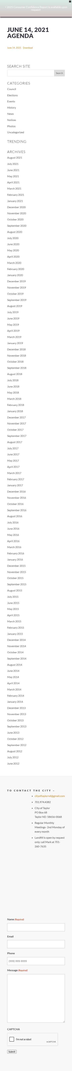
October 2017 (15, 429)
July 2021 (12, 163)
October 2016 (15, 503)
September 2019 (16, 299)
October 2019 (15, 293)
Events (11, 101)
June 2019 (13, 318)
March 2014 (14, 689)
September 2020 (16, 225)
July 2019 (12, 312)
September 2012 (16, 745)
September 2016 (16, 510)
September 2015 (16, 584)
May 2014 (13, 676)
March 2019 (14, 336)
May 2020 (13, 250)
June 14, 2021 (14, 47)
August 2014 (14, 664)
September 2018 (16, 367)
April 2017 (13, 466)
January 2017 (15, 485)
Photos (11, 126)
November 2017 (16, 423)
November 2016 (16, 497)
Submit (12, 1051)
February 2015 (15, 627)
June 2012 (13, 763)
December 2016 (16, 491)
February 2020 (15, 269)
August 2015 (14, 590)
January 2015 (15, 633)
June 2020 (13, 244)
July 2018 (12, 380)
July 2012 (12, 757)
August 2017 (14, 442)
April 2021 (13, 182)
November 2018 (16, 355)
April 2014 (13, 683)
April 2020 (13, 256)
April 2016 (13, 541)
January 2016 (15, 559)
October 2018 (15, 361)
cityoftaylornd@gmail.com (50, 795)
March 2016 (14, 547)
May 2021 (13, 176)
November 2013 (16, 714)
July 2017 (12, 448)
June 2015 (13, 602)
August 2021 (14, 157)
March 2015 (14, 621)
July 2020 (12, 238)
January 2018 (15, 411)
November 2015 (16, 571)
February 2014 (15, 695)
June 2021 (13, 170)
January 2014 (15, 701)
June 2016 (13, 528)
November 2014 (16, 646)
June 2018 (13, 386)
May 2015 (13, 608)
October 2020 (15, 219)
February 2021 (15, 194)
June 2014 (13, 670)
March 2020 (14, 262)
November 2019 (16, 287)
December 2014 (16, 639)
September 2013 (16, 726)
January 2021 (15, 200)
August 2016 (14, 516)
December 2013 (16, 707)
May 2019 (13, 324)
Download (28, 47)
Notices (11, 119)
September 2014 (16, 658)
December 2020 (16, 207)
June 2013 (13, 732)
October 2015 (15, 578)
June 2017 (13, 454)
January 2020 (15, 275)
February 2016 (15, 553)
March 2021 (14, 188)
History (11, 107)
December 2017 (16, 417)
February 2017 (15, 479)
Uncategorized (15, 132)
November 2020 (16, 213)
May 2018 (13, 392)
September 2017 (16, 435)
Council (11, 89)
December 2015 (16, 565)
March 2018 (14, 398)
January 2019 (15, 343)
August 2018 (14, 374)
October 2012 (15, 738)
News (10, 113)
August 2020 (14, 231)
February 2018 (15, 404)
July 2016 (12, 522)
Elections (12, 95)
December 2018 (16, 349)
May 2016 (13, 534)
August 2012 (14, 751)
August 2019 (14, 305)
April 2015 (13, 615)
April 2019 (13, 330)
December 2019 (16, 281)
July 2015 (12, 596)
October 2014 (15, 652)
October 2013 (15, 720)
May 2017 (13, 460)
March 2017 (14, 473)
